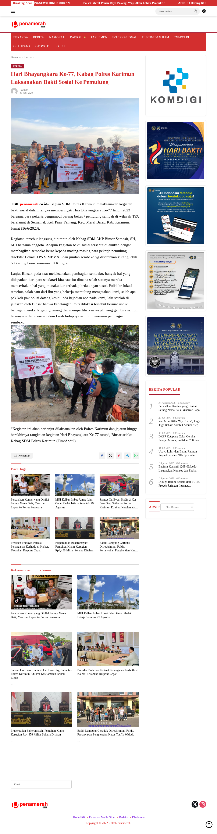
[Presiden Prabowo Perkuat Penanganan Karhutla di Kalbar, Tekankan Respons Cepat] (30, 528)
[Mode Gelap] (204, 11)
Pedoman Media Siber (102, 817)
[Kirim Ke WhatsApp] (136, 455)
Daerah (76, 37)
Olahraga (21, 46)
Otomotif (43, 46)
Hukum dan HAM (155, 37)
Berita (38, 37)
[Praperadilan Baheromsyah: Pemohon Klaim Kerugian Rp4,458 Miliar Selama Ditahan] (75, 528)
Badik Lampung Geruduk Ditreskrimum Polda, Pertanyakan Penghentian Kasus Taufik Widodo (119, 547)
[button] (195, 11)
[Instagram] (202, 805)
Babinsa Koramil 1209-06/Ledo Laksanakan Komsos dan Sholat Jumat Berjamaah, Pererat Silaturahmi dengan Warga (177, 468)
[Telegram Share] (127, 455)
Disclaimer (138, 817)
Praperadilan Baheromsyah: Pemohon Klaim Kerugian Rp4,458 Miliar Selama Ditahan (74, 546)
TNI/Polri (181, 37)
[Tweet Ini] (110, 455)
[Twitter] (195, 805)
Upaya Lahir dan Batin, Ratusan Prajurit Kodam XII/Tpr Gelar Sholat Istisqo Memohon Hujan (178, 453)
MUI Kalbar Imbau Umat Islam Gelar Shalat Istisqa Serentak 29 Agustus (74, 503)
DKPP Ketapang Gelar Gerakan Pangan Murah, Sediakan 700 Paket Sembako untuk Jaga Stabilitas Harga (180, 438)
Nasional (57, 37)
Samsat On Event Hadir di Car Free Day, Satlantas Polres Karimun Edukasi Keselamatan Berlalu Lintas (118, 503)
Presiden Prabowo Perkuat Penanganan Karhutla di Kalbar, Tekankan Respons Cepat (30, 546)
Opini (61, 46)
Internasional (124, 37)
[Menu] (14, 11)
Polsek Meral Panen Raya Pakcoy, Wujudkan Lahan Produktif (94, 3)
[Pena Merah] (29, 24)
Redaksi (24, 89)
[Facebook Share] (102, 455)
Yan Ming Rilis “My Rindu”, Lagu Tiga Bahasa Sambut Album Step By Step (180, 423)
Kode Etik (79, 817)
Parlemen (99, 37)
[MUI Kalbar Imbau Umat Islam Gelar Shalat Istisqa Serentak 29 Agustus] (75, 485)
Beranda (20, 37)
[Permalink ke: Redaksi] (14, 91)
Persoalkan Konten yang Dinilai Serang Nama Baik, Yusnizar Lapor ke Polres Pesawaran (30, 503)
